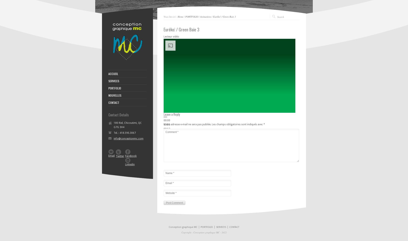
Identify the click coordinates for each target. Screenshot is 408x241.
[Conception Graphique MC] (127, 59)
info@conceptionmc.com (128, 138)
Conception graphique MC (183, 227)
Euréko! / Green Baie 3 (224, 16)
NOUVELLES (114, 95)
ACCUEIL (113, 73)
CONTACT (113, 102)
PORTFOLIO (191, 16)
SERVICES (113, 80)
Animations (205, 16)
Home (180, 16)
